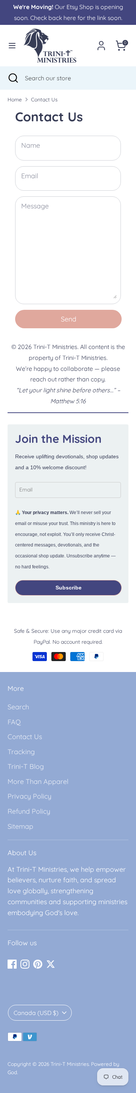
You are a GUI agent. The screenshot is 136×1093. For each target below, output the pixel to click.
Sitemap (20, 826)
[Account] (101, 43)
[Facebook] (12, 964)
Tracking (21, 751)
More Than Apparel (38, 781)
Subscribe (69, 588)
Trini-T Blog (26, 766)
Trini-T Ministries (70, 1064)
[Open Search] (12, 78)
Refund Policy (29, 811)
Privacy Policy (29, 796)
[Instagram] (24, 964)
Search (18, 707)
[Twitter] (50, 964)
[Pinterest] (37, 964)
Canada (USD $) (36, 1012)
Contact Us (44, 99)
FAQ (14, 722)
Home (15, 99)
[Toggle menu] (12, 45)
